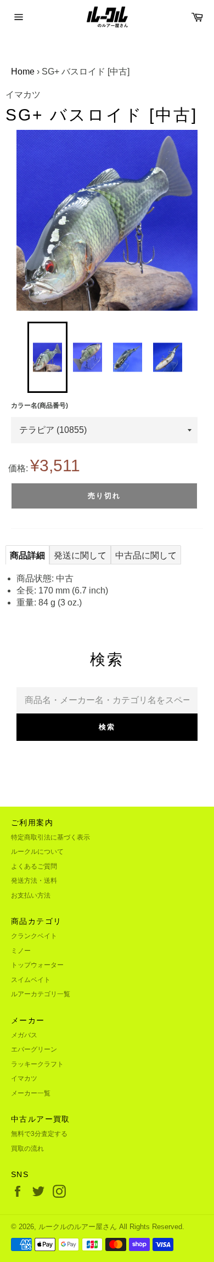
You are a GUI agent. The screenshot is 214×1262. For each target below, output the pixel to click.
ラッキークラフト (37, 1064)
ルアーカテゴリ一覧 (40, 994)
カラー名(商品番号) (39, 405)
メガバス (24, 1035)
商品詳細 (27, 555)
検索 (107, 727)
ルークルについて (37, 851)
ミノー (21, 951)
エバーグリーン (34, 1049)
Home (23, 71)
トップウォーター (37, 965)
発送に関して (80, 555)
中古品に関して (146, 555)
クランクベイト (34, 936)
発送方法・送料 (34, 880)
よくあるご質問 (34, 866)
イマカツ (24, 1078)
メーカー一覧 (30, 1093)
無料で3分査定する (39, 1134)
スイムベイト (30, 980)
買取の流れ (27, 1148)
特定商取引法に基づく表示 (50, 837)
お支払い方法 (30, 895)
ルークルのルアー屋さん (77, 1227)
